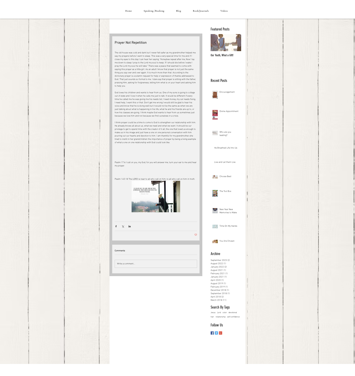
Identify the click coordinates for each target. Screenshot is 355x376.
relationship (220, 317)
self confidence (233, 317)
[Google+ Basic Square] (220, 333)
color (225, 312)
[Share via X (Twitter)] (122, 226)
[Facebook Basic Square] (212, 333)
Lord (219, 312)
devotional (233, 312)
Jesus (213, 312)
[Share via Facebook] (116, 226)
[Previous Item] (215, 42)
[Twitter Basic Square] (216, 333)
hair (212, 317)
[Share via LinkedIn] (129, 226)
